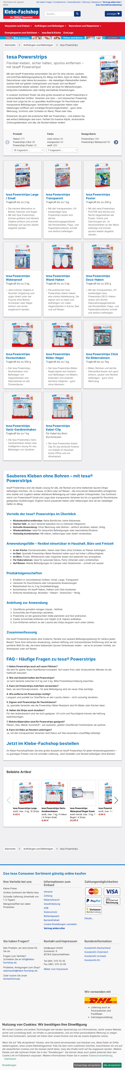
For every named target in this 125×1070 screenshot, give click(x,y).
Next (116, 142)
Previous (7, 142)
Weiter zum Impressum (56, 969)
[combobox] (59, 14)
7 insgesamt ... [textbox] (55, 150)
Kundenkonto (60, 2)
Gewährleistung (52, 903)
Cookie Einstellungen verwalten (60, 924)
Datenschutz (50, 912)
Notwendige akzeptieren (87, 1065)
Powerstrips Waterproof (93, 142)
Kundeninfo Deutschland (97, 947)
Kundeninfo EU (92, 960)
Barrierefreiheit (51, 920)
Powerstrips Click (22, 142)
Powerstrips (87, 138)
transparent (53, 142)
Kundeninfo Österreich (96, 952)
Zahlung (86, 2)
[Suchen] (77, 14)
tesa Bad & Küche (51, 32)
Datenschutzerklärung (100, 1055)
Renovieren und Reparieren (84, 25)
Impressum (96, 2)
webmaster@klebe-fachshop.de (20, 970)
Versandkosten (74, 2)
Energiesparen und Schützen (21, 32)
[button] (116, 800)
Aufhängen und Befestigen (50, 25)
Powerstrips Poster (23, 145)
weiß (49, 145)
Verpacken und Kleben (17, 25)
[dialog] (62, 1045)
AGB (46, 907)
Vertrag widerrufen (112, 2)
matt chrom (53, 138)
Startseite (10, 45)
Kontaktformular (11, 978)
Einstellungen (9, 1065)
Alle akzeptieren (112, 1065)
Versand (48, 891)
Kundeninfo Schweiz (95, 956)
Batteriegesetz (51, 916)
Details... (89, 918)
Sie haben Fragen (44, 2)
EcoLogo (68, 32)
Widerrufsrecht (52, 899)
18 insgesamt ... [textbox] (22, 150)
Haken (16, 138)
